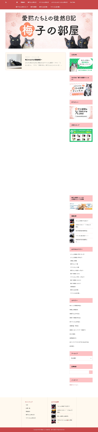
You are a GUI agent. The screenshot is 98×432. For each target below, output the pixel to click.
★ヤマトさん (74, 321)
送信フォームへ (74, 385)
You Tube (72, 2)
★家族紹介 (73, 286)
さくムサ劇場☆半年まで (76, 257)
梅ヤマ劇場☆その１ (75, 273)
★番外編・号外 (74, 326)
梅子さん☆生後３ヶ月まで (76, 270)
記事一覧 (28, 408)
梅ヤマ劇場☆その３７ (75, 283)
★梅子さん (74, 313)
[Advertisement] (81, 168)
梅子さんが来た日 (32, 2)
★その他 (72, 334)
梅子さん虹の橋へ (43, 7)
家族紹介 (23, 2)
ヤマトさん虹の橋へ (55, 7)
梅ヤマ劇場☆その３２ (75, 280)
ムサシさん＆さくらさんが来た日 (59, 2)
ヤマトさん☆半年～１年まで (77, 277)
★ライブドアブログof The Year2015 (79, 342)
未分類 (72, 346)
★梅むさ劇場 (73, 260)
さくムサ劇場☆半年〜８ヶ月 (77, 254)
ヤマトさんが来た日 (44, 2)
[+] (80, 305)
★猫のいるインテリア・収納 (77, 330)
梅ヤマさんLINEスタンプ (22, 7)
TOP (27, 405)
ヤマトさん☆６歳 (74, 267)
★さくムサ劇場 (75, 305)
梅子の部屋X (34, 7)
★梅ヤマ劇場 (74, 317)
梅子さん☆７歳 (74, 264)
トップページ (17, 2)
